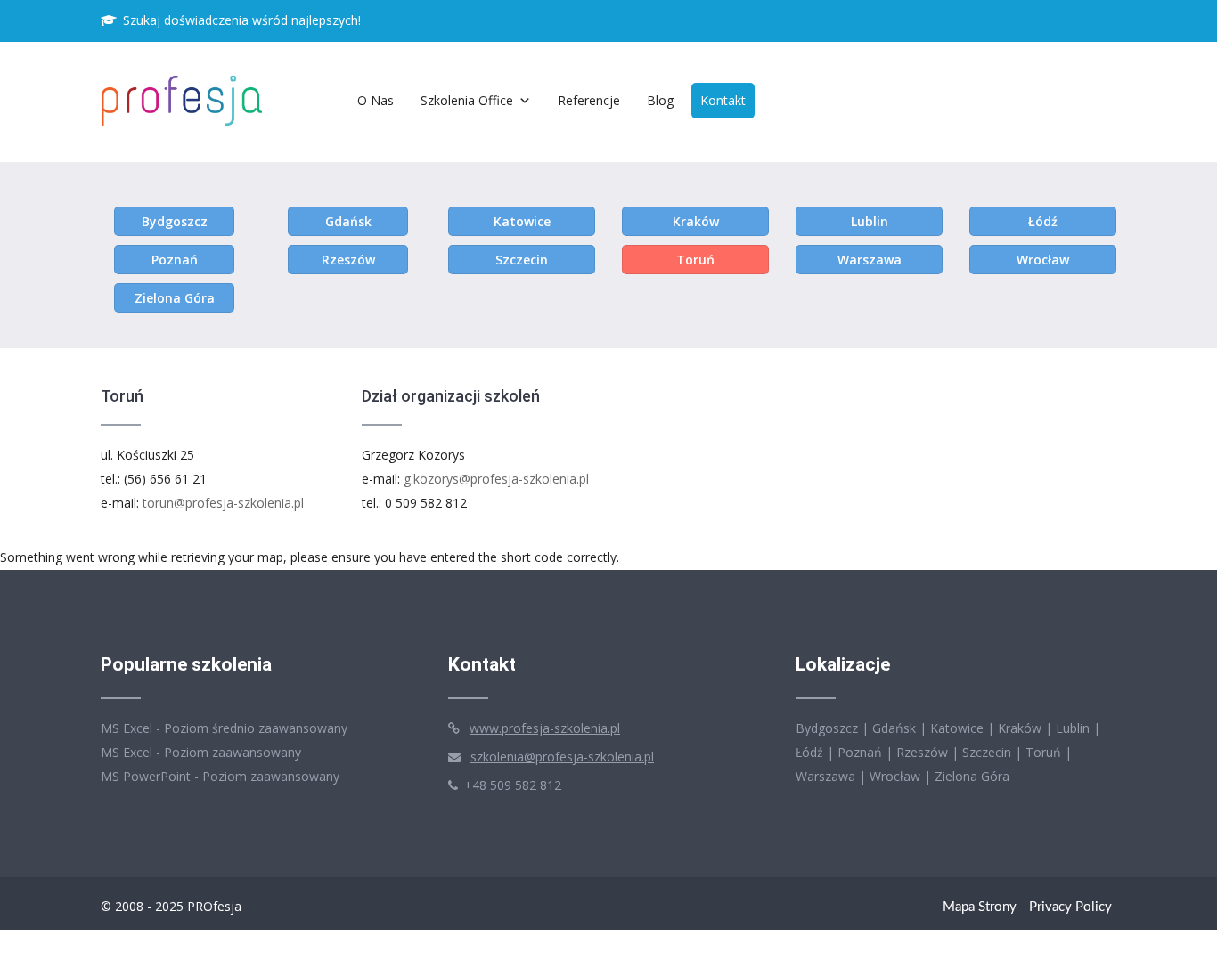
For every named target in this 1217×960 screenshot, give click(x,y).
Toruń (695, 259)
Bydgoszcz (175, 221)
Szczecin (521, 259)
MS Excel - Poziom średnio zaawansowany (224, 728)
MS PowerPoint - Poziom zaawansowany (220, 776)
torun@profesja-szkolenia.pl (223, 502)
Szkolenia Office (467, 100)
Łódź (1043, 221)
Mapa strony (980, 907)
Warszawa (869, 259)
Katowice (522, 221)
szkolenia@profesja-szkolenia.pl (562, 756)
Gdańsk (348, 221)
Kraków (696, 221)
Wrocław (1043, 259)
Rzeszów (348, 259)
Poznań (174, 259)
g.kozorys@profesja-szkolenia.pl (496, 478)
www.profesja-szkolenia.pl (545, 728)
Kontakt (723, 100)
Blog (660, 100)
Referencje (589, 100)
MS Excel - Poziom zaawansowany (201, 752)
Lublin (869, 221)
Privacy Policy (1070, 907)
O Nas (375, 100)
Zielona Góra (175, 297)
